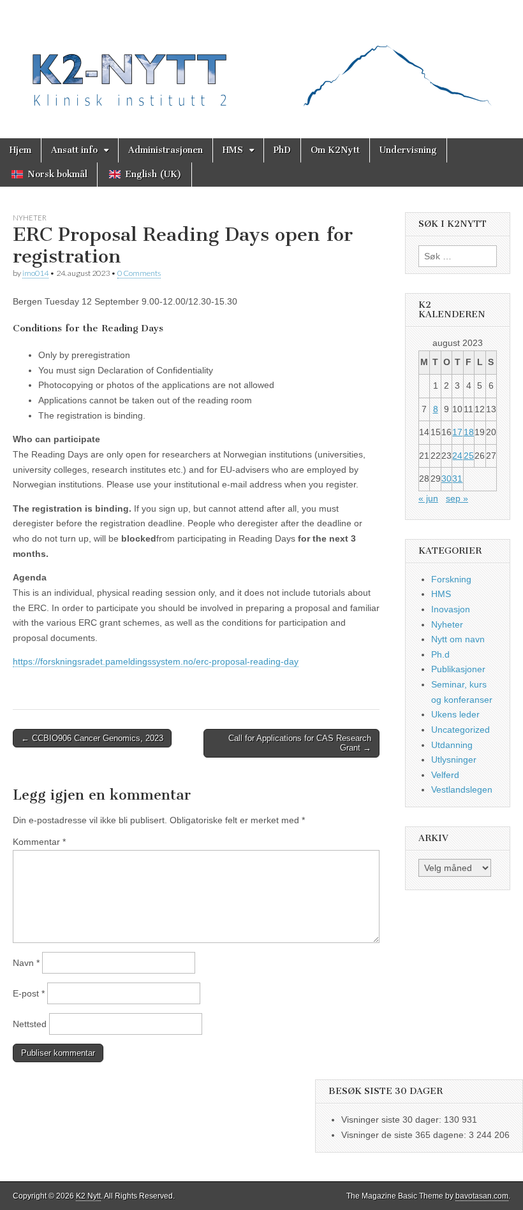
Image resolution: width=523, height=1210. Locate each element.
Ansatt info (74, 150)
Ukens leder (455, 714)
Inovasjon (450, 609)
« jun (428, 498)
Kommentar (39, 842)
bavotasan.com (481, 1196)
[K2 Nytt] (261, 59)
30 (446, 478)
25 (469, 455)
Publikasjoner (458, 669)
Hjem (20, 150)
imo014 (35, 273)
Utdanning (452, 745)
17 (457, 432)
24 (457, 455)
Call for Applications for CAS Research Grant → (299, 743)
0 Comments (139, 273)
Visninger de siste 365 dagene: (405, 1135)
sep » (457, 498)
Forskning (451, 579)
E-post (29, 993)
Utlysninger (453, 759)
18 (469, 432)
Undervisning (408, 150)
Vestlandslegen (461, 789)
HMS (233, 150)
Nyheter (30, 217)
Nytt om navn (458, 639)
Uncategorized (460, 729)
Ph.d (440, 654)
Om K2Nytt (335, 150)
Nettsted (30, 1024)
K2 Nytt (88, 1196)
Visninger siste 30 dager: (392, 1119)
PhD (282, 150)
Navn (26, 963)
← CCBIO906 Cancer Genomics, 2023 (92, 738)
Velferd (445, 775)
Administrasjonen (165, 150)
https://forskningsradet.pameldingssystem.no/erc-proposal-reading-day (155, 661)
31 (457, 478)
